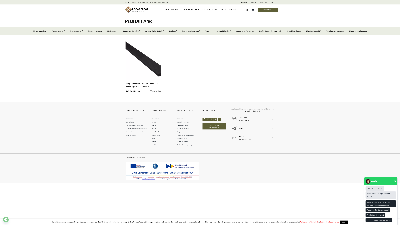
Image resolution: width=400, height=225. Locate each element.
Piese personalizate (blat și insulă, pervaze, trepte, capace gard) (379, 204)
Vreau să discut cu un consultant (379, 220)
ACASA (166, 10)
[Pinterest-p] (212, 119)
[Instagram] (208, 119)
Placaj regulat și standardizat (378, 210)
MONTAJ (198, 10)
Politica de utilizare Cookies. (329, 222)
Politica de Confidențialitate (309, 222)
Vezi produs (155, 91)
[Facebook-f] (204, 119)
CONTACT (233, 10)
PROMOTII (188, 10)
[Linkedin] (215, 119)
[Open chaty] (6, 219)
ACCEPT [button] (343, 222)
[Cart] (253, 9)
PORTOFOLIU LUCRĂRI (216, 10)
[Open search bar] (247, 10)
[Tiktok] (219, 119)
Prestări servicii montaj (375, 215)
